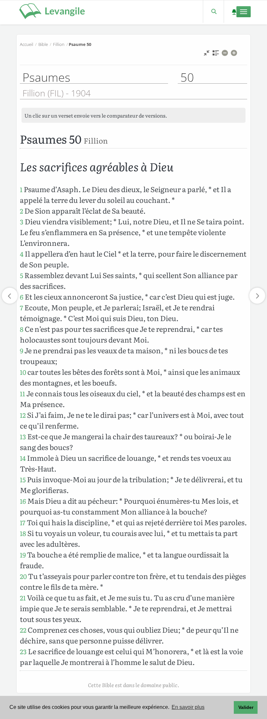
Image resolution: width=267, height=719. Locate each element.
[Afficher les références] (215, 54)
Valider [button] (245, 707)
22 (23, 630)
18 (23, 533)
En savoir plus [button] (188, 707)
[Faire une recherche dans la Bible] (213, 11)
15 (23, 479)
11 (22, 393)
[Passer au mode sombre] (234, 11)
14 (23, 458)
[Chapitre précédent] (10, 296)
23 (23, 651)
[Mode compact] (206, 54)
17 (22, 522)
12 (23, 415)
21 (23, 597)
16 (23, 501)
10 (23, 372)
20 (23, 576)
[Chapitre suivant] (257, 296)
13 (23, 436)
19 (23, 554)
